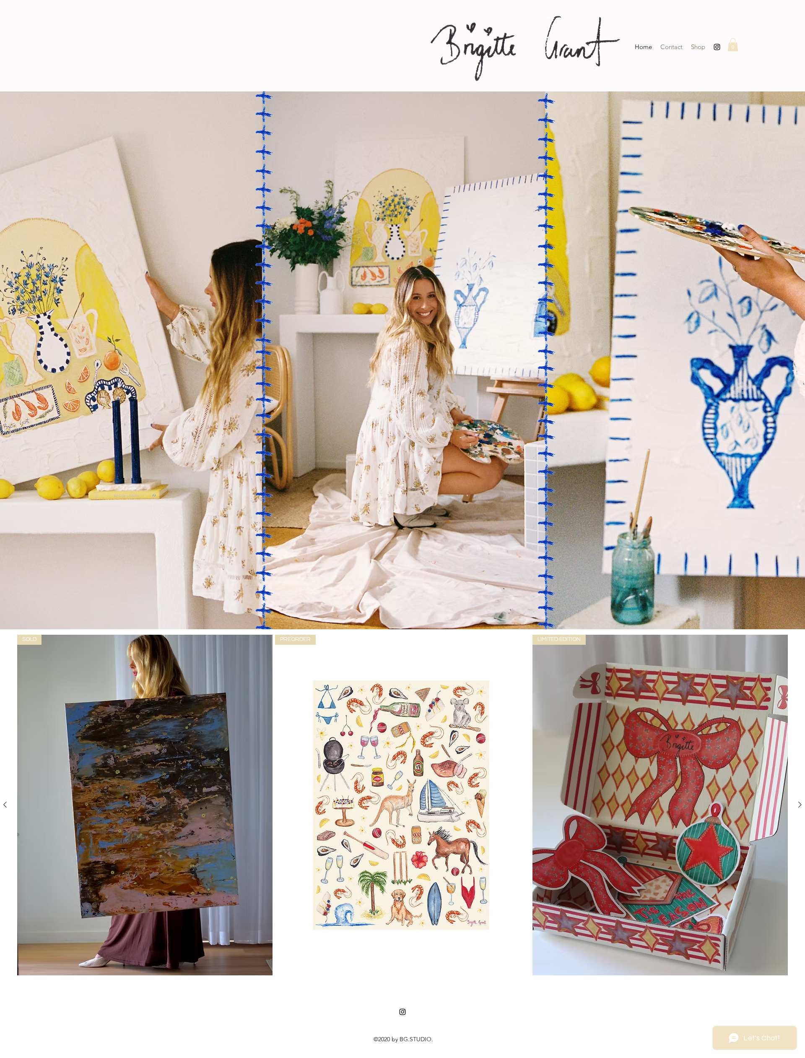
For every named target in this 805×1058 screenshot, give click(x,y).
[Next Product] (800, 805)
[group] (402, 805)
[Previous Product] (5, 805)
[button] (732, 44)
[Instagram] (717, 47)
